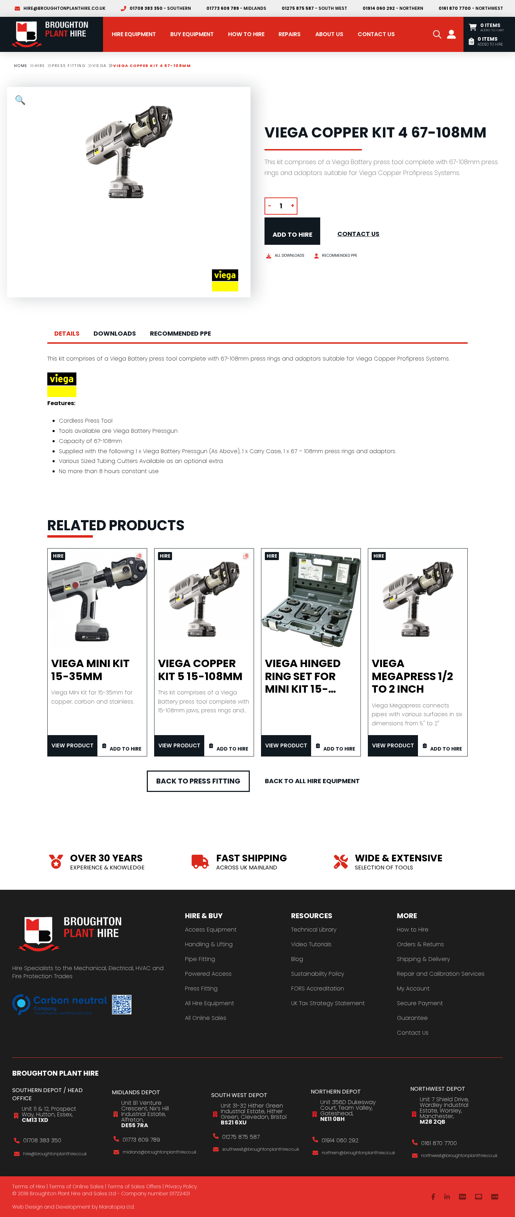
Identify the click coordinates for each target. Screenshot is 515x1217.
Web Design (27, 1206)
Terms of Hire (28, 1186)
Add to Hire (293, 234)
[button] (437, 34)
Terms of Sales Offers (134, 1186)
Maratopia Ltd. (117, 1206)
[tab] (67, 333)
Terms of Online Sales (76, 1186)
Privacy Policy (181, 1186)
